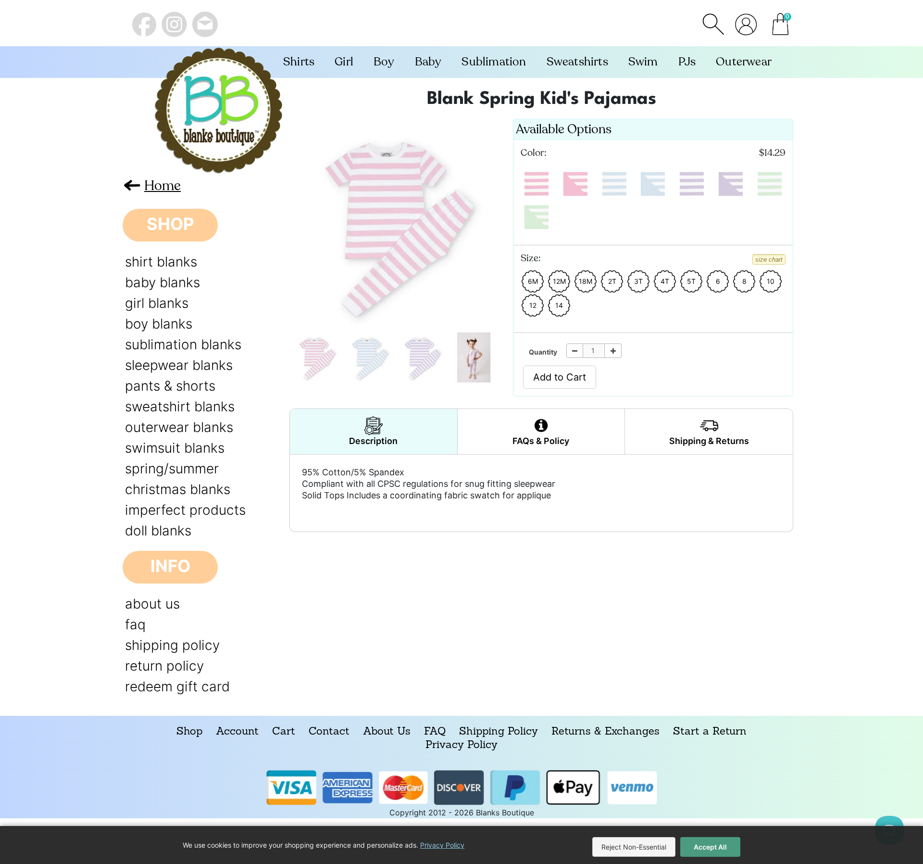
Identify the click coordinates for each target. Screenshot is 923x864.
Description (373, 441)
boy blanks (158, 324)
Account (237, 731)
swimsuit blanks (175, 448)
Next (300, 221)
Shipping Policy (498, 731)
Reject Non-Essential (633, 847)
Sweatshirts (577, 62)
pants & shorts (170, 386)
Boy (384, 62)
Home (162, 185)
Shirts (298, 62)
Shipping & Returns (709, 441)
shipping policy (172, 645)
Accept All (710, 847)
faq (135, 624)
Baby (428, 62)
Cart (283, 731)
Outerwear (744, 62)
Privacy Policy (461, 745)
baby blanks (162, 282)
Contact (329, 731)
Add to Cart (559, 377)
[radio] (536, 184)
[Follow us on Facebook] (144, 25)
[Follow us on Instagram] (174, 24)
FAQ (435, 731)
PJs (687, 62)
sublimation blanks (183, 344)
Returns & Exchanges (605, 731)
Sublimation (494, 62)
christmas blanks (177, 489)
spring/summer (172, 468)
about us (152, 604)
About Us (387, 731)
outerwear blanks (179, 427)
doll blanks (158, 530)
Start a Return (710, 731)
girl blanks (156, 303)
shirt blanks (161, 262)
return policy (164, 666)
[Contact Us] (205, 24)
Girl (344, 62)
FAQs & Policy (540, 441)
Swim (643, 62)
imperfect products (185, 510)
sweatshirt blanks (180, 406)
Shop (189, 731)
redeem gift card (177, 686)
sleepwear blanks (179, 365)
